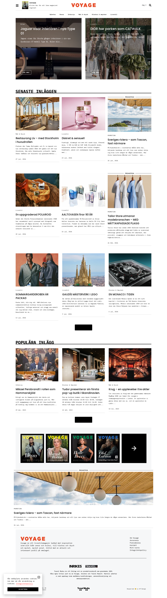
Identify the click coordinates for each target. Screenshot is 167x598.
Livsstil (113, 14)
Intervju (71, 14)
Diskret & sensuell (73, 138)
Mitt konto (135, 548)
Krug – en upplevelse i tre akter (129, 389)
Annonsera (134, 540)
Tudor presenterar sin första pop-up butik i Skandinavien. (81, 391)
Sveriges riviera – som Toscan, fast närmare (43, 513)
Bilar (23, 24)
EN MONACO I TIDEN (121, 294)
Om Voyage (134, 538)
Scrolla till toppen (160, 580)
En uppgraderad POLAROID (33, 214)
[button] (83, 327)
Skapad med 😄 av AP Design (136, 589)
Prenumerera (135, 543)
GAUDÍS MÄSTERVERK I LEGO (80, 294)
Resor (62, 14)
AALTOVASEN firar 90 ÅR (77, 214)
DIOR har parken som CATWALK (115, 29)
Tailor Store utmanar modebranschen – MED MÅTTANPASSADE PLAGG (123, 219)
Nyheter (53, 14)
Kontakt (133, 545)
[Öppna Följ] (146, 5)
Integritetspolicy (138, 550)
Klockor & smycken (99, 14)
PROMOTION (111, 135)
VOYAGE (32, 3)
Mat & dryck (83, 14)
